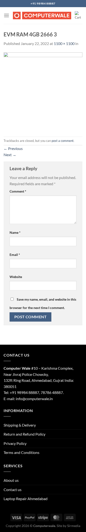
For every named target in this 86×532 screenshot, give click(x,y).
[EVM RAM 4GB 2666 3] (43, 91)
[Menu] (6, 15)
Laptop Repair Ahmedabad (26, 498)
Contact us (13, 489)
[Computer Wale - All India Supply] (42, 16)
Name (15, 232)
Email (15, 255)
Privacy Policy (15, 443)
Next (10, 154)
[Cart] (78, 15)
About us (11, 480)
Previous (13, 148)
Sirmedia (73, 526)
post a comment (63, 141)
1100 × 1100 (64, 43)
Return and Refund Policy (24, 434)
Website (16, 277)
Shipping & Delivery (20, 425)
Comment (18, 191)
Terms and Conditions (21, 452)
